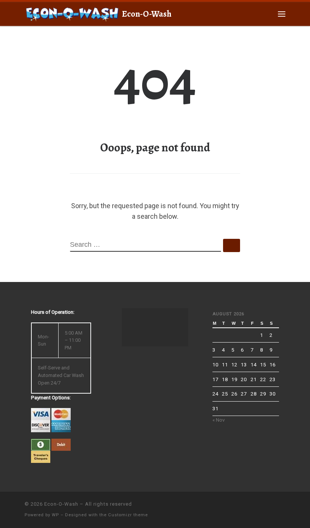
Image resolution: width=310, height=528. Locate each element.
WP (55, 514)
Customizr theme (128, 514)
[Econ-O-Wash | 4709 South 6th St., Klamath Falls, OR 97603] (72, 13)
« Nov (218, 420)
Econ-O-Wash (61, 504)
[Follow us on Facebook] (280, 508)
